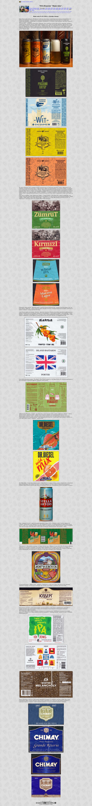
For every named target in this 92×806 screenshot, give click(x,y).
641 (34, 12)
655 (65, 12)
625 (42, 11)
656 (67, 12)
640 (32, 12)
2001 (52, 8)
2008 (70, 8)
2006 (65, 8)
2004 (60, 8)
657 (69, 12)
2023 (67, 9)
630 (53, 11)
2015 (46, 9)
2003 (57, 8)
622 (35, 11)
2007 (68, 8)
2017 (51, 9)
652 (58, 12)
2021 (62, 9)
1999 (46, 8)
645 (43, 12)
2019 (57, 9)
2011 (35, 9)
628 (48, 11)
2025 (30, 10)
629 (51, 11)
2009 (30, 9)
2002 (54, 8)
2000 (49, 8)
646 (45, 12)
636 (66, 11)
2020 (59, 9)
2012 (38, 9)
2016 (49, 9)
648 (49, 12)
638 (70, 11)
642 (36, 12)
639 (30, 12)
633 (59, 11)
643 (38, 12)
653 (60, 12)
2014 (43, 9)
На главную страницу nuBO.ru (27, 1)
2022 (65, 9)
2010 (33, 9)
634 (62, 11)
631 (55, 11)
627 (46, 11)
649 (52, 12)
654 (62, 12)
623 (37, 11)
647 (47, 12)
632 (57, 11)
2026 (33, 10)
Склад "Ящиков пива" (35, 8)
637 (68, 11)
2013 (41, 9)
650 (54, 12)
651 (56, 12)
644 (41, 12)
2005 (62, 8)
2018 (54, 9)
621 (33, 11)
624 (40, 11)
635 (64, 11)
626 (44, 11)
